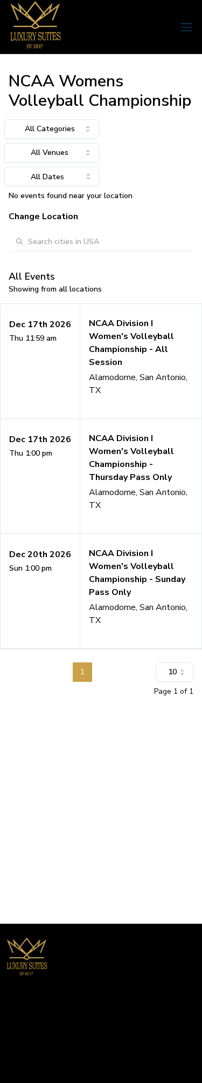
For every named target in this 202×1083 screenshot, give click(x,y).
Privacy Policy (28, 1064)
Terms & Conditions (39, 1047)
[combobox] (51, 129)
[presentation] (51, 176)
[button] (101, 361)
